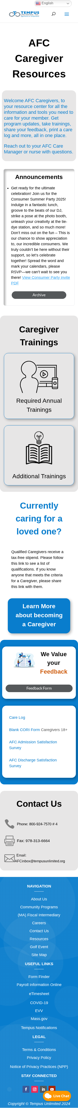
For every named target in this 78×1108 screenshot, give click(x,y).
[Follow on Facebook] (26, 1089)
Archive (39, 294)
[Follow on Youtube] (52, 1089)
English (47, 3)
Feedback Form (39, 688)
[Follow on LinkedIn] (43, 1089)
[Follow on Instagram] (34, 1089)
